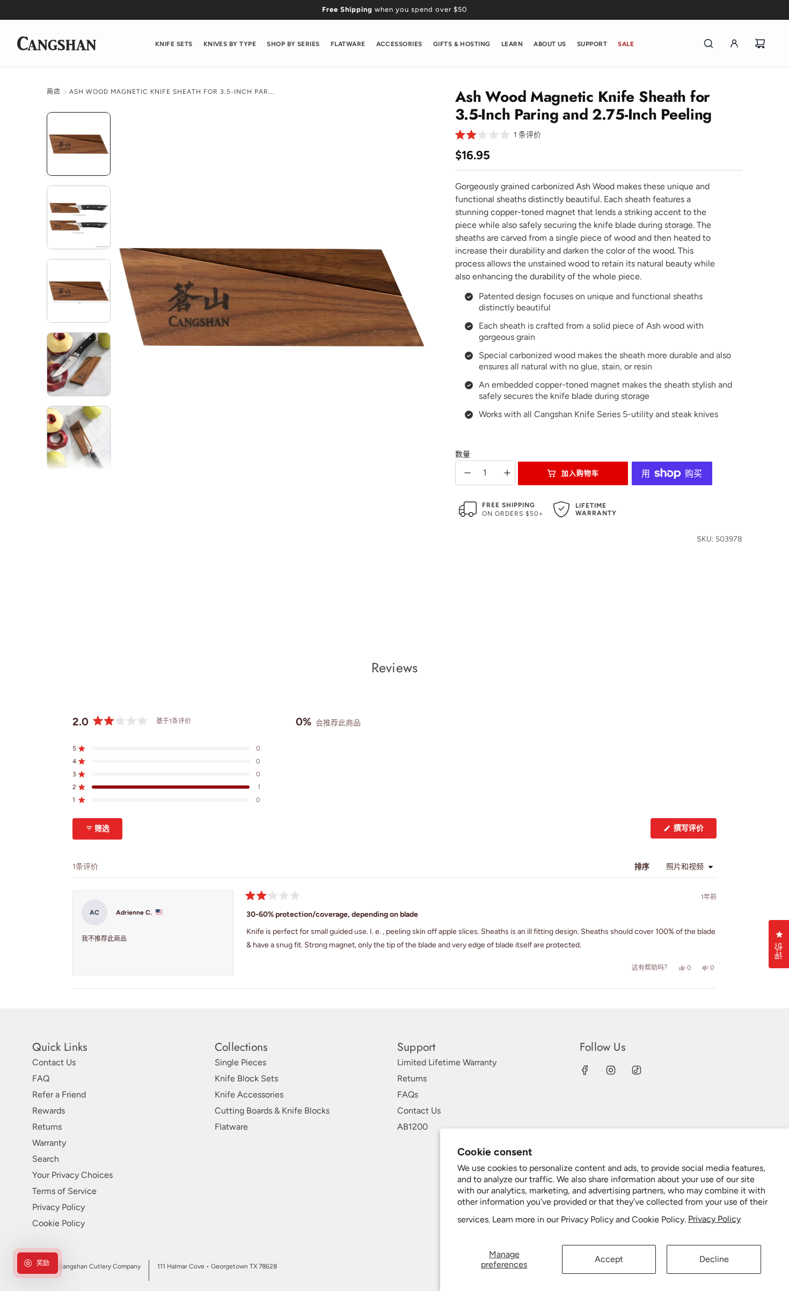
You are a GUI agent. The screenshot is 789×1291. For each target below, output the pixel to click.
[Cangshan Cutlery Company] (56, 43)
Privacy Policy (714, 1219)
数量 (462, 454)
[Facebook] (585, 1070)
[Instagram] (611, 1070)
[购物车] (760, 43)
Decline (714, 1259)
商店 (54, 91)
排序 (642, 866)
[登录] (734, 43)
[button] (498, 135)
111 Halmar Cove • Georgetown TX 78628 (217, 1266)
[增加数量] (507, 473)
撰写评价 (692, 831)
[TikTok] (636, 1070)
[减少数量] (467, 473)
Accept (609, 1259)
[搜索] (708, 43)
